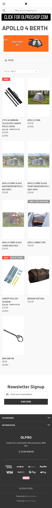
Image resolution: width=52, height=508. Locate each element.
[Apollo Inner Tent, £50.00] (38, 219)
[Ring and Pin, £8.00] (13, 335)
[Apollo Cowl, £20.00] (38, 97)
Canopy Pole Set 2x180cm (10, 300)
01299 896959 (27, 451)
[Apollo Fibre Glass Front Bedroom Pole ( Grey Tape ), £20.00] (38, 160)
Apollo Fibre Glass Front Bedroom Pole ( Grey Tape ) (38, 186)
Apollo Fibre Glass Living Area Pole (12, 244)
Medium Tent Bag (35, 298)
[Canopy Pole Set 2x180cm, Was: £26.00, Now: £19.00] (13, 275)
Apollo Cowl (33, 120)
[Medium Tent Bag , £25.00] (38, 275)
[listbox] (24, 71)
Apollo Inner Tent (36, 242)
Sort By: (7, 71)
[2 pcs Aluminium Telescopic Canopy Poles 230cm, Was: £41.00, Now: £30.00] (13, 97)
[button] (26, 17)
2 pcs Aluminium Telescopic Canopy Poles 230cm (11, 123)
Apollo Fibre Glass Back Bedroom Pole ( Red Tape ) (12, 186)
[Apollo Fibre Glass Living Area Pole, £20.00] (13, 219)
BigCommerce (30, 496)
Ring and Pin (8, 358)
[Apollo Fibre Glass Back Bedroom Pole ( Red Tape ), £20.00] (13, 160)
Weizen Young (29, 501)
